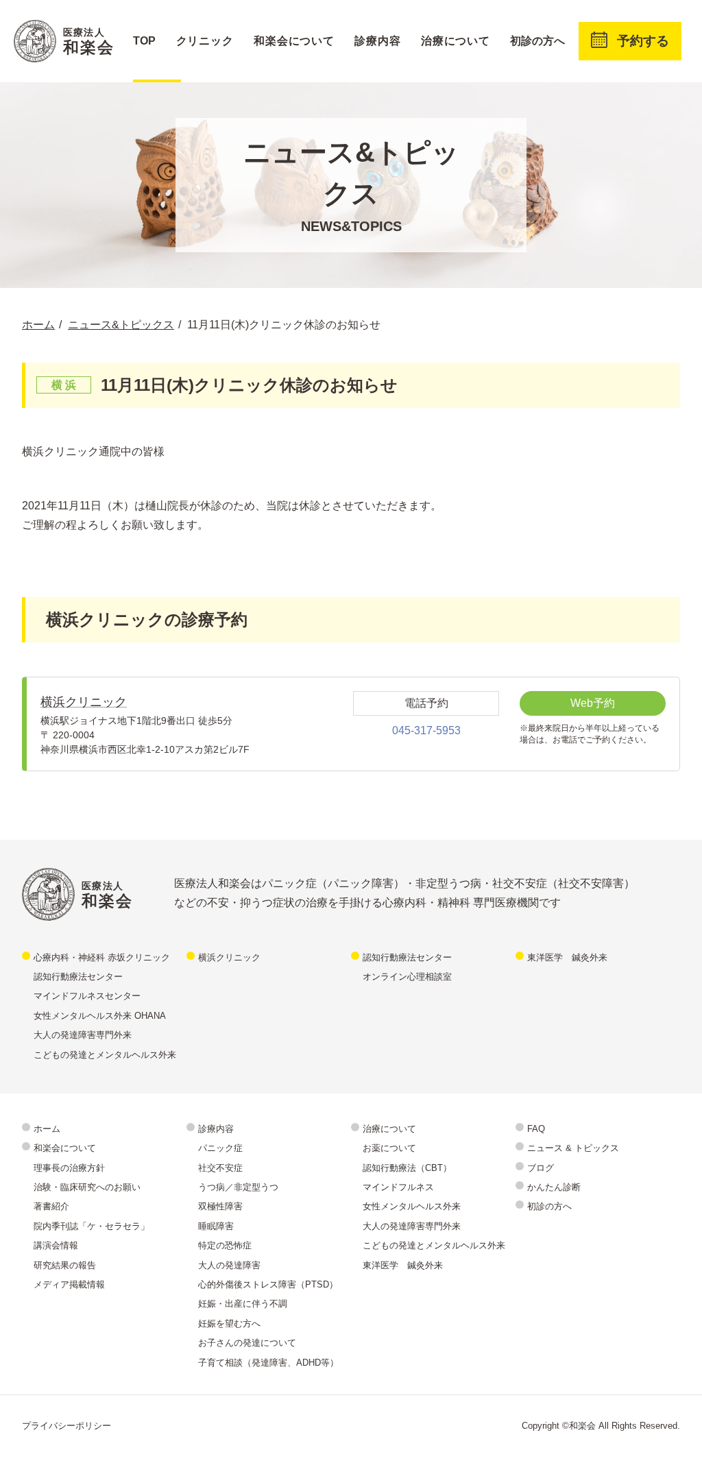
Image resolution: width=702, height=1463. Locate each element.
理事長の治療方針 (69, 1168)
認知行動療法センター (78, 976)
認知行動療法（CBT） (407, 1168)
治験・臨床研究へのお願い (87, 1187)
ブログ (540, 1168)
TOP (144, 41)
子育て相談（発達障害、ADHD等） (268, 1362)
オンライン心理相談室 (407, 976)
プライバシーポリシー (66, 1425)
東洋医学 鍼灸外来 (567, 957)
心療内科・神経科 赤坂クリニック (102, 957)
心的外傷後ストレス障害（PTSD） (268, 1284)
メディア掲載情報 (69, 1284)
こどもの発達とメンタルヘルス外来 (105, 1055)
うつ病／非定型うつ (238, 1187)
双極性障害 (220, 1206)
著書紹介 (51, 1206)
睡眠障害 (216, 1226)
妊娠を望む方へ (229, 1323)
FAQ (536, 1129)
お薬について (389, 1148)
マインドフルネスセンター (87, 996)
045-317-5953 (426, 730)
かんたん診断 (554, 1187)
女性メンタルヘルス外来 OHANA (100, 1016)
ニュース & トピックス (573, 1148)
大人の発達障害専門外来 (83, 1035)
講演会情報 (56, 1245)
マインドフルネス (398, 1187)
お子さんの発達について (247, 1343)
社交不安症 (220, 1168)
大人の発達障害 (229, 1265)
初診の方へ (537, 41)
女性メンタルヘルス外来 (412, 1206)
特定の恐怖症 (225, 1245)
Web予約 (592, 703)
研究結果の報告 (65, 1265)
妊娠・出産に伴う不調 (242, 1303)
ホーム (47, 1129)
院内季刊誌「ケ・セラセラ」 (91, 1226)
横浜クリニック (83, 702)
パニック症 (220, 1148)
